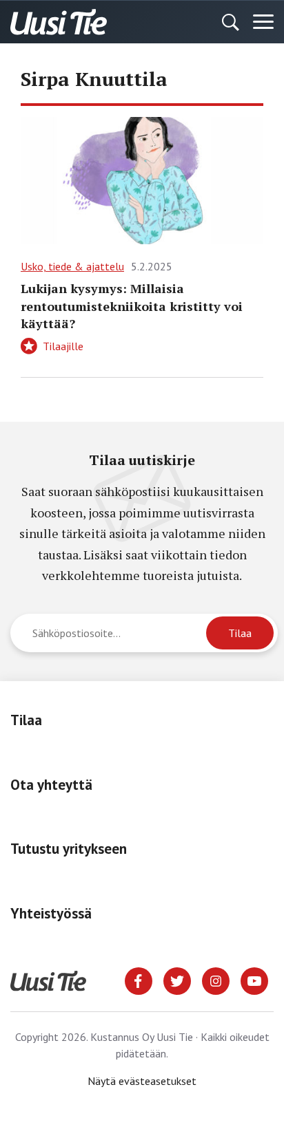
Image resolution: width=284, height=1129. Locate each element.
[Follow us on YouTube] (254, 979)
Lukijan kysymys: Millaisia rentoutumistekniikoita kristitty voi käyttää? (132, 305)
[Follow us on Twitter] (177, 979)
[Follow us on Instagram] (216, 979)
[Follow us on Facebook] (138, 979)
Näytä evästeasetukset (142, 1081)
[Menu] (263, 22)
